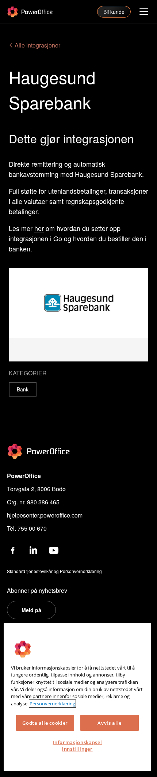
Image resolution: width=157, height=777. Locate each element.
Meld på (31, 610)
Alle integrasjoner (36, 45)
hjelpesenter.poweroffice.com (45, 515)
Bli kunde (114, 11)
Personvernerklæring (52, 703)
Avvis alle (109, 723)
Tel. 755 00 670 (27, 528)
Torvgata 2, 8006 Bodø (36, 489)
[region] (77, 697)
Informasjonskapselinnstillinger (77, 745)
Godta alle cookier (45, 723)
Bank (22, 389)
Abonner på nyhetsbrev (37, 590)
